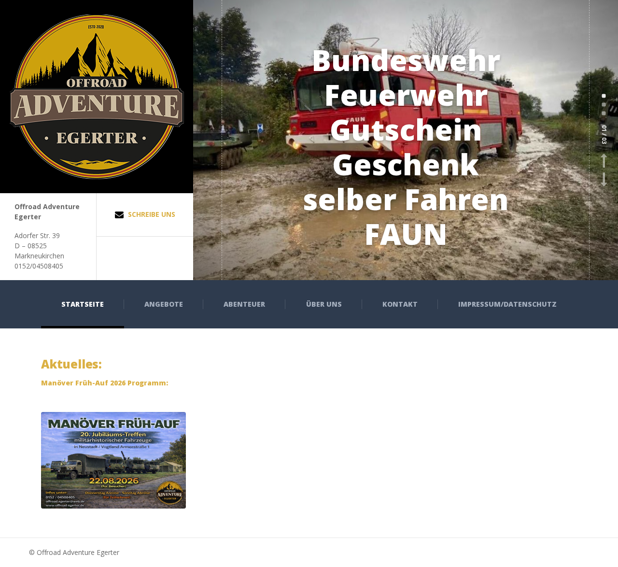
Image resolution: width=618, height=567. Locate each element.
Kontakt (400, 304)
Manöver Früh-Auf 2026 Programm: (104, 382)
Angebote (163, 304)
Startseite (82, 304)
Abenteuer (244, 304)
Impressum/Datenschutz (507, 304)
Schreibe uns (150, 214)
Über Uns (324, 304)
